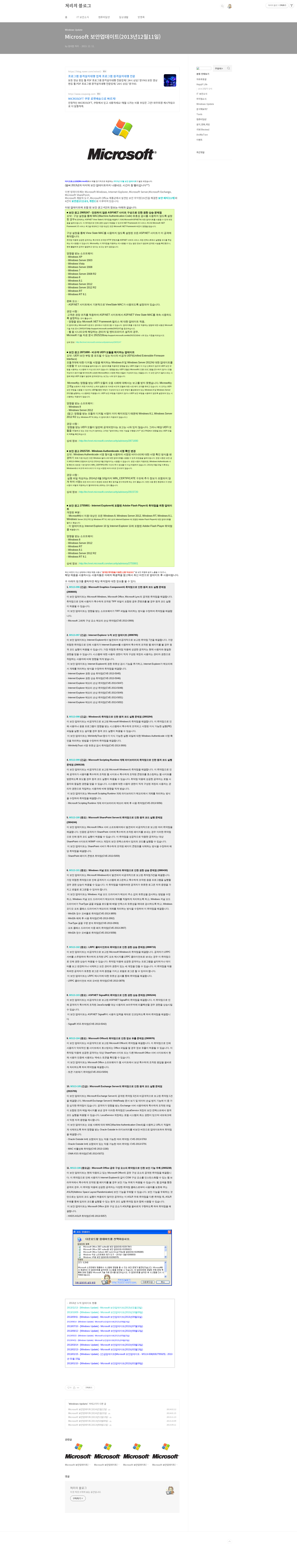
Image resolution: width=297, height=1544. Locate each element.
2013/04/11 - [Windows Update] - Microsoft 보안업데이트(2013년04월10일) (98, 1340)
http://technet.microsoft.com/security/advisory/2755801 (108, 563)
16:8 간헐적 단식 (205, 88)
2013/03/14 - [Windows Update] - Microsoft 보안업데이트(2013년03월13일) (105, 1344)
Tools (199, 114)
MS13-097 (74, 635)
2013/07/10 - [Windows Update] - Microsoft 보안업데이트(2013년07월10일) (105, 1326)
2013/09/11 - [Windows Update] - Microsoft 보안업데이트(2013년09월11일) (104, 1317)
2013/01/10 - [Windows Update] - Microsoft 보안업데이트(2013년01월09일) (105, 1363)
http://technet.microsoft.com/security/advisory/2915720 (108, 492)
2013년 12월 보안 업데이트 (125, 181)
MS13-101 (74, 870)
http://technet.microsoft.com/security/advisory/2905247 (98, 342)
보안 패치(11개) (166, 198)
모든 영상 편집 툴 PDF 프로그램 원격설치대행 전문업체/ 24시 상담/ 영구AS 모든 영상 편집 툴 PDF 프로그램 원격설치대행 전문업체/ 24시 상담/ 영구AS (112, 81)
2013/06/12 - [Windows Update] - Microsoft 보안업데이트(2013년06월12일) (105, 1331)
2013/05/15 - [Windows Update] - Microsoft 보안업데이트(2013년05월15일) (98, 1336)
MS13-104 (74, 1038)
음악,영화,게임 (203, 124)
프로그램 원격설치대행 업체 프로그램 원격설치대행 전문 (101, 76)
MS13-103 (74, 995)
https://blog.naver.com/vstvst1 (84, 71)
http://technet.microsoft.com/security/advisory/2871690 (108, 441)
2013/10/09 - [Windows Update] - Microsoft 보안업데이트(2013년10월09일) (105, 1312)
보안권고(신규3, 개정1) (84, 201)
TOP (229, 1541)
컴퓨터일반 (104, 17)
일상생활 (123, 17)
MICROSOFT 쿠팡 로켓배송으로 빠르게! (92, 98)
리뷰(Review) (202, 129)
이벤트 (199, 139)
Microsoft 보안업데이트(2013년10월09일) (88, 1420)
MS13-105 (75, 1086)
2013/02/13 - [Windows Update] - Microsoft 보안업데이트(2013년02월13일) (105, 1349)
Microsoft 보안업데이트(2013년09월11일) (88, 1424)
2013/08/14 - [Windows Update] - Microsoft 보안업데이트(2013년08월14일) (98, 1322)
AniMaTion (202, 134)
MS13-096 (74, 587)
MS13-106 (75, 1168)
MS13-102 (74, 947)
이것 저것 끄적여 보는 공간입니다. (85, 1492)
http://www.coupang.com (81, 94)
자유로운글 (201, 79)
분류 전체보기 (202, 73)
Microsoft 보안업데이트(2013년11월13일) (88, 1417)
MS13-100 (74, 817)
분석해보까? (202, 109)
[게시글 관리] (78, 1387)
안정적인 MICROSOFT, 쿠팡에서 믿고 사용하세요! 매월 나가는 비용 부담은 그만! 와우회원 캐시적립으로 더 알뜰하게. (121, 104)
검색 (222, 6)
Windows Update (78, 1403)
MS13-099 (74, 760)
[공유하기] (74, 1387)
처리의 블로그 (78, 6)
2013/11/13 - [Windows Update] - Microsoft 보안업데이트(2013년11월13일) (104, 1307)
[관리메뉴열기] (291, 5)
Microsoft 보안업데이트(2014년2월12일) (87, 1409)
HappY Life (201, 84)
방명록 (141, 17)
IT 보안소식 (83, 17)
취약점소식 (201, 98)
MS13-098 (74, 716)
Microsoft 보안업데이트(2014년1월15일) (87, 1413)
